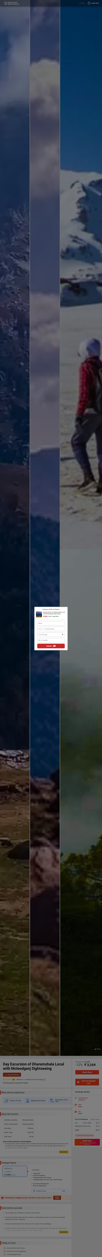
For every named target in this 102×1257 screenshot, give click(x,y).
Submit (49, 646)
